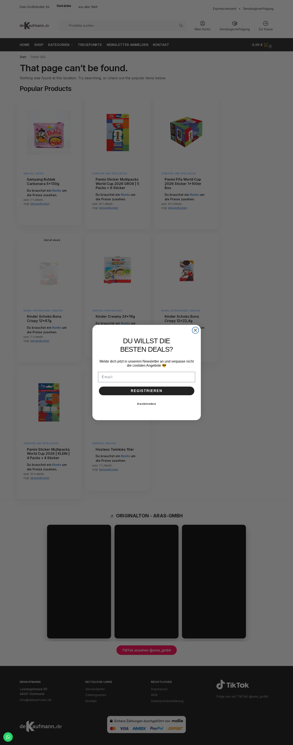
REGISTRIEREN (146, 391)
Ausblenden (146, 403)
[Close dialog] (195, 330)
